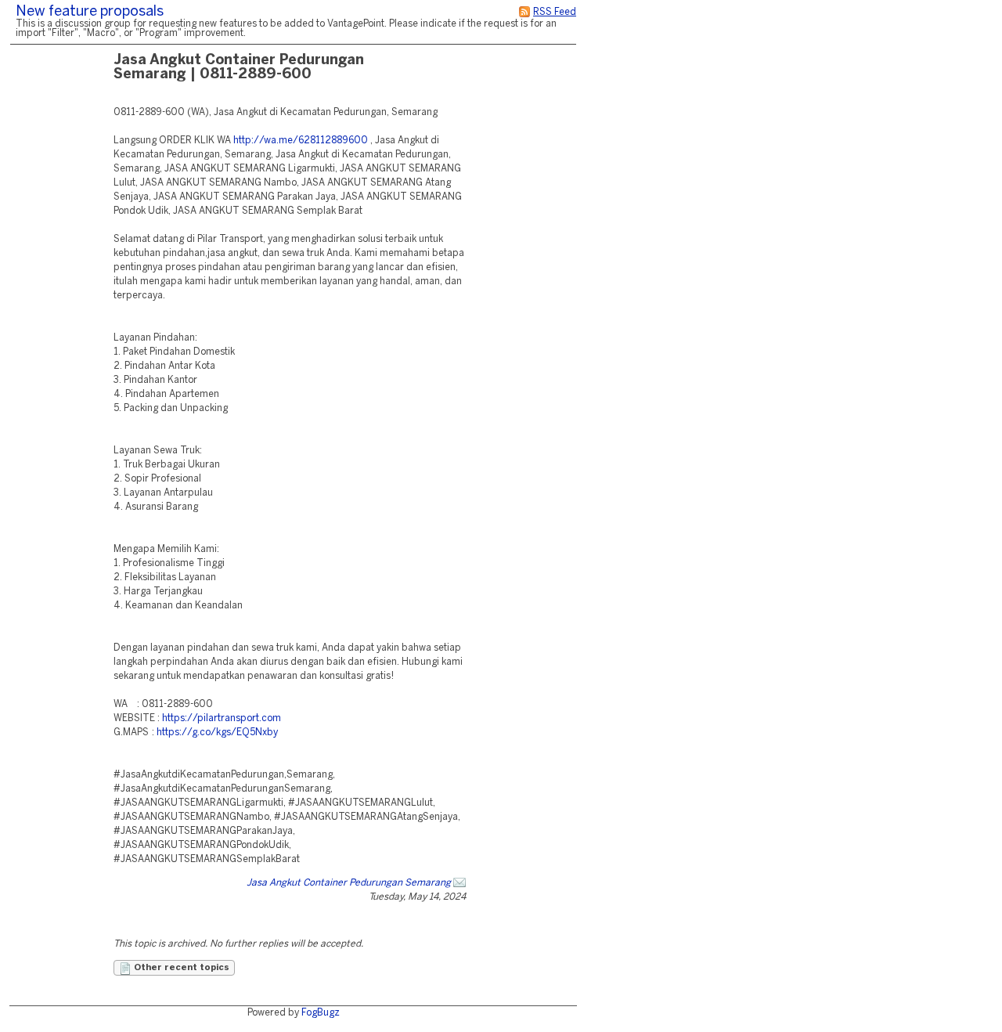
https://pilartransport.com (221, 718)
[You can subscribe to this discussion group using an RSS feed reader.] (524, 12)
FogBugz (320, 1013)
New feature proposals (90, 12)
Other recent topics (180, 968)
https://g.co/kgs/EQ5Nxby (217, 732)
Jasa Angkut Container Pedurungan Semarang (349, 883)
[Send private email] (459, 883)
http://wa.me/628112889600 (300, 140)
